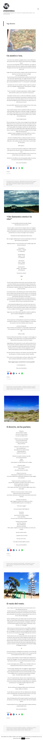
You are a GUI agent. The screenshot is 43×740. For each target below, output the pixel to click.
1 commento (10, 184)
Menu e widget (38, 10)
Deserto (31, 181)
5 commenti (10, 565)
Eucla (22, 387)
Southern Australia (10, 389)
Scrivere (27, 564)
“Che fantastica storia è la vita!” (19, 217)
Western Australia (29, 183)
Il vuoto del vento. (15, 603)
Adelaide (25, 386)
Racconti (26, 728)
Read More (27, 738)
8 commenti (20, 389)
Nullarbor (23, 728)
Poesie (19, 563)
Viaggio (22, 183)
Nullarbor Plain (21, 182)
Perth (8, 183)
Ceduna (11, 387)
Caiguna (8, 387)
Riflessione (11, 183)
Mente (16, 182)
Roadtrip (15, 183)
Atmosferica (23, 181)
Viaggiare (19, 183)
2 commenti (28, 730)
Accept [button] (23, 738)
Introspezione (9, 182)
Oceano (25, 182)
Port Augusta (29, 387)
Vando (15, 389)
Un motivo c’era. (15, 55)
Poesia (20, 564)
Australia (17, 181)
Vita (25, 183)
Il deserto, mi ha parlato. (19, 427)
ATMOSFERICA (9, 11)
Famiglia (34, 181)
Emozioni (18, 387)
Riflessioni (20, 727)
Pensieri (32, 182)
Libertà (13, 182)
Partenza (29, 182)
